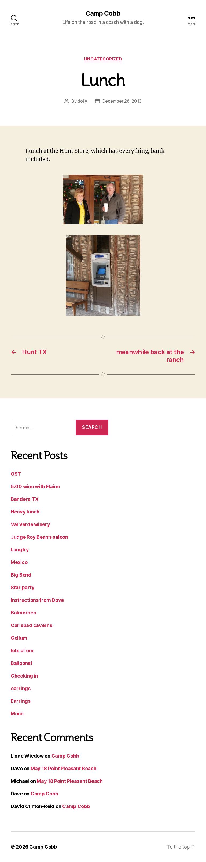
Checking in (24, 676)
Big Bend (21, 575)
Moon (17, 713)
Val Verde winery (30, 524)
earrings (21, 688)
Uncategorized (103, 59)
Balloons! (21, 663)
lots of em (22, 650)
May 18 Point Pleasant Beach (64, 768)
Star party (22, 587)
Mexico (19, 562)
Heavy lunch (25, 512)
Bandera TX (24, 499)
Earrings (21, 701)
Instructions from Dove (37, 600)
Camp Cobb (103, 13)
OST (16, 474)
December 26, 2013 (122, 101)
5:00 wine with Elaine (35, 486)
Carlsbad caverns (31, 625)
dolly (82, 101)
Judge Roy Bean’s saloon (39, 537)
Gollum (19, 638)
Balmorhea (23, 612)
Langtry (20, 549)
